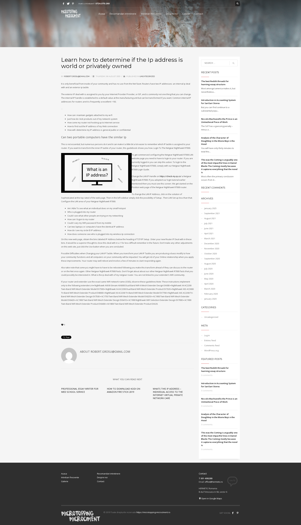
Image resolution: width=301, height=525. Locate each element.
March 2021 (209, 238)
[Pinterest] (73, 3)
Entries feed (210, 340)
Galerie (64, 481)
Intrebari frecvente (70, 477)
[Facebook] (63, 3)
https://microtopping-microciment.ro (153, 512)
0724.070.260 (102, 3)
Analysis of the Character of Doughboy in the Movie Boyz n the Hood (218, 140)
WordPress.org (211, 350)
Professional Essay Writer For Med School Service (79, 390)
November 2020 (211, 248)
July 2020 (208, 268)
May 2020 (208, 278)
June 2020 (208, 273)
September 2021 (212, 213)
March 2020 (209, 288)
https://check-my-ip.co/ (170, 176)
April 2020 (208, 283)
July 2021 (208, 223)
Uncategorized (147, 76)
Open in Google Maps (211, 498)
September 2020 (212, 258)
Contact (100, 481)
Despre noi (102, 477)
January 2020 (210, 298)
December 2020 (211, 243)
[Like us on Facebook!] (232, 513)
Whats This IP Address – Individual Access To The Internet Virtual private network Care (168, 393)
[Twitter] (68, 3)
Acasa (64, 473)
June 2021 (208, 228)
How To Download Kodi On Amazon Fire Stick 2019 (123, 390)
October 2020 (210, 253)
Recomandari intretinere (108, 473)
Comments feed (211, 345)
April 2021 (208, 233)
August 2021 (210, 218)
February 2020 (211, 293)
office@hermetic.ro (214, 481)
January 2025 (210, 208)
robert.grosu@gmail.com (77, 76)
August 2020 (210, 263)
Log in (207, 335)
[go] (233, 63)
